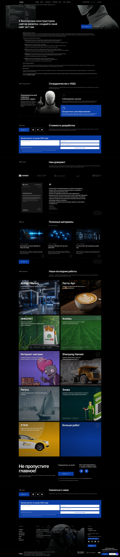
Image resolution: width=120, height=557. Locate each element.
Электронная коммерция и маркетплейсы (43, 535)
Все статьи (23, 261)
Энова (66, 389)
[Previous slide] (95, 213)
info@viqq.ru (90, 528)
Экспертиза (22, 533)
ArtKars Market (30, 283)
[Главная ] (21, 4)
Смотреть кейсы (97, 26)
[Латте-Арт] (97, 283)
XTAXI (24, 425)
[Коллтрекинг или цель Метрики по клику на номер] (43, 256)
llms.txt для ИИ (47, 555)
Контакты (21, 540)
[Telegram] (92, 541)
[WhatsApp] (95, 541)
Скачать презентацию (91, 552)
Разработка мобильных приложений (42, 531)
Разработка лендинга (31, 74)
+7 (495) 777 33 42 (92, 530)
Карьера (72, 529)
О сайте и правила (27, 555)
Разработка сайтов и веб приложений (42, 529)
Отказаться (112, 554)
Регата (25, 389)
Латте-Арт (68, 283)
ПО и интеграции (39, 532)
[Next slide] (99, 213)
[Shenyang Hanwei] (97, 354)
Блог (20, 538)
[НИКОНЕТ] (56, 319)
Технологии (55, 529)
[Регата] (56, 390)
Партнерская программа (92, 538)
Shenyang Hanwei (72, 354)
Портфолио (21, 534)
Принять (105, 554)
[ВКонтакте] (98, 541)
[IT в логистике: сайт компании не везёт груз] (99, 256)
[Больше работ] (97, 425)
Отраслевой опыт (56, 532)
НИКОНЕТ (27, 318)
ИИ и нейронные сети (39, 536)
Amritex (67, 318)
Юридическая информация (75, 531)
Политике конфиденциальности (51, 514)
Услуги (20, 531)
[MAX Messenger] (89, 541)
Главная (21, 529)
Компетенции (55, 531)
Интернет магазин (32, 354)
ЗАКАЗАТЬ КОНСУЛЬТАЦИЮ (79, 147)
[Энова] (97, 390)
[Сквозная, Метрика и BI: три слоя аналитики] (71, 256)
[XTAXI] (56, 425)
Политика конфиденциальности (37, 555)
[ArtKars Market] (56, 283)
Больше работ (71, 425)
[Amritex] (97, 319)
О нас (20, 536)
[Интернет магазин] (56, 354)
